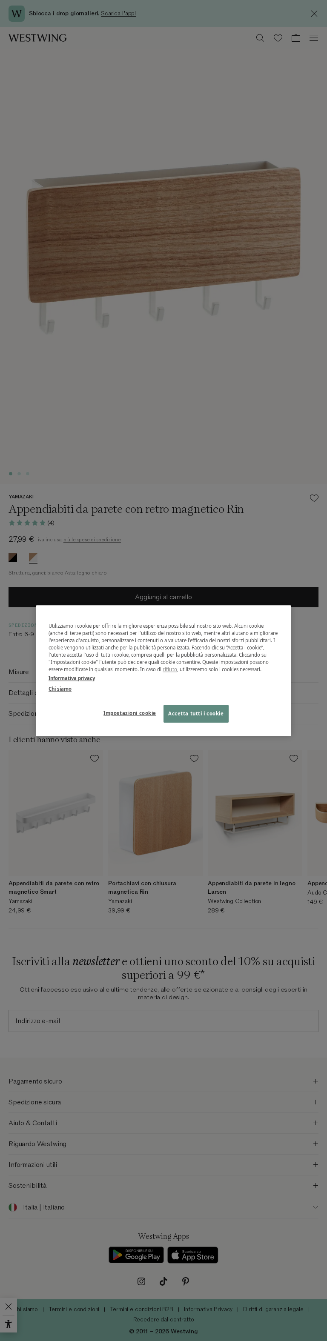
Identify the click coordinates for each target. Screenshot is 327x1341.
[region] (163, 670)
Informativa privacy (72, 678)
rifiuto (170, 669)
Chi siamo (60, 689)
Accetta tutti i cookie (196, 713)
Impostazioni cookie (129, 713)
